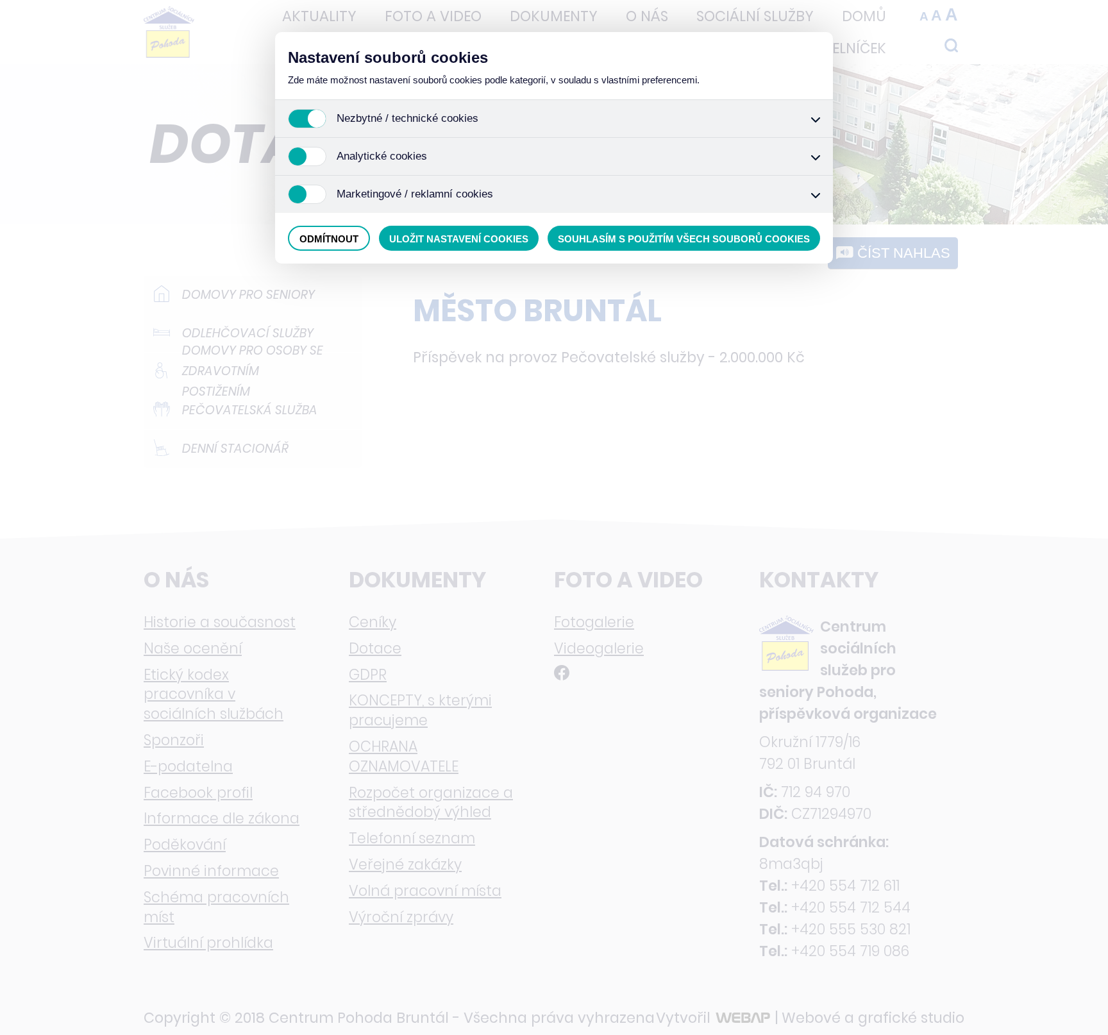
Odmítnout (328, 238)
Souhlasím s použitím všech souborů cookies (684, 238)
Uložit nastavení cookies (458, 238)
